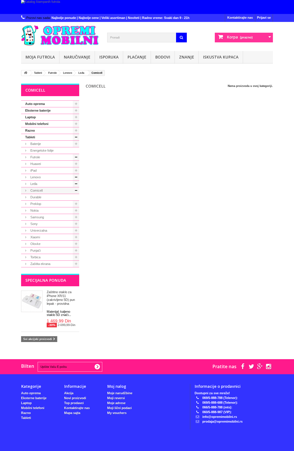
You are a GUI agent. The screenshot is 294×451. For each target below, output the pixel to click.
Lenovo (35, 177)
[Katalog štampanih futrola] (147, 7)
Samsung (36, 217)
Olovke (34, 244)
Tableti (30, 137)
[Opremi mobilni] (61, 35)
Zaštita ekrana (39, 264)
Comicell (36, 190)
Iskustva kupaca (220, 57)
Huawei (35, 164)
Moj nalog (116, 386)
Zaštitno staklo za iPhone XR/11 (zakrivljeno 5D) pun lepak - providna (61, 297)
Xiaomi (34, 237)
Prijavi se (264, 17)
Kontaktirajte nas (240, 17)
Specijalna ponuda (45, 280)
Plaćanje (136, 57)
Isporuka (109, 57)
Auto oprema (35, 104)
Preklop (35, 204)
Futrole (34, 157)
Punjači (35, 250)
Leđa (33, 184)
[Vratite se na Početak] (26, 73)
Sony (33, 224)
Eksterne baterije (38, 110)
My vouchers (117, 413)
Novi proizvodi (75, 398)
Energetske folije (41, 150)
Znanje (186, 57)
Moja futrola (40, 57)
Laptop (30, 117)
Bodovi (162, 57)
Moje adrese (116, 403)
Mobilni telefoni (36, 124)
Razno (30, 130)
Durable (35, 197)
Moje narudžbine (119, 393)
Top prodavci (74, 403)
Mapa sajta (72, 413)
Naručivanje (77, 57)
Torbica (34, 257)
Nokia (34, 210)
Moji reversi (116, 398)
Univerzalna (38, 230)
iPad (33, 170)
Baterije (35, 144)
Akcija (68, 393)
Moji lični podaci (119, 408)
